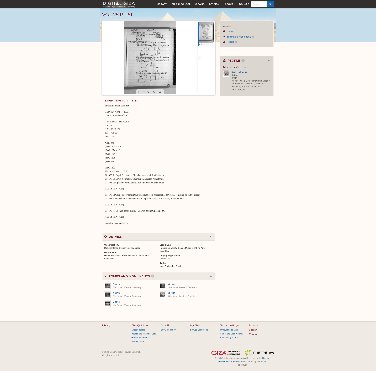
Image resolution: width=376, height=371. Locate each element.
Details (230, 31)
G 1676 (171, 284)
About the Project (230, 325)
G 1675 (116, 301)
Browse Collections (199, 329)
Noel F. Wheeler (239, 71)
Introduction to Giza (229, 329)
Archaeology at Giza (229, 337)
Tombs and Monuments (239, 36)
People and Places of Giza (143, 333)
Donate (244, 4)
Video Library (137, 341)
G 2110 (171, 293)
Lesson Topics (138, 329)
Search (253, 329)
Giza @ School (181, 4)
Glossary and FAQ (139, 337)
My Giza (214, 4)
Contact (254, 334)
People (231, 41)
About (229, 4)
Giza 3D (200, 4)
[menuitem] (162, 4)
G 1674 (116, 293)
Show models (167, 329)
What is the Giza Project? (231, 333)
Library (162, 4)
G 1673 (116, 284)
